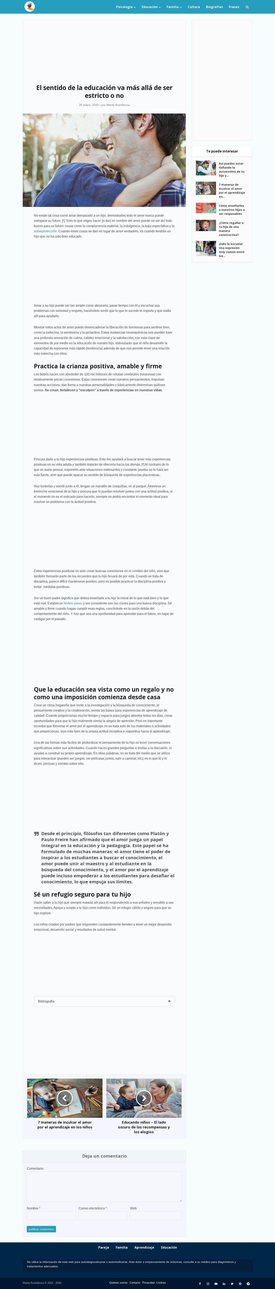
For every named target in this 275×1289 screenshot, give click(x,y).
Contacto (135, 1282)
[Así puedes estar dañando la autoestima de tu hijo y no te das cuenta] (207, 168)
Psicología (124, 7)
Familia (173, 7)
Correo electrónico (93, 1208)
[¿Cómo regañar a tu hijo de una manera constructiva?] (207, 225)
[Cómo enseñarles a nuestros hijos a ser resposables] (207, 208)
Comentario (35, 1168)
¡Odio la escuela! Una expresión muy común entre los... (232, 250)
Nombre (33, 1208)
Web (133, 1208)
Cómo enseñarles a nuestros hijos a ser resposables (232, 210)
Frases (234, 7)
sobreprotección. (46, 231)
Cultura (194, 7)
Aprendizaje (144, 1247)
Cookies (161, 1282)
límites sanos (73, 603)
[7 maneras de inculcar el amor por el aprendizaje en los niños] (207, 188)
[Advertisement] (104, 49)
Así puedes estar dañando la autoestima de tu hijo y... (231, 169)
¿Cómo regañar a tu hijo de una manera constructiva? (231, 229)
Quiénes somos (118, 1282)
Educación (150, 7)
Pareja (103, 1247)
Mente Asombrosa (118, 104)
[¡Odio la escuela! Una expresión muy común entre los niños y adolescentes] (207, 248)
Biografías (214, 7)
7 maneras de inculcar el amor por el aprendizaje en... (232, 191)
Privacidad (148, 1282)
